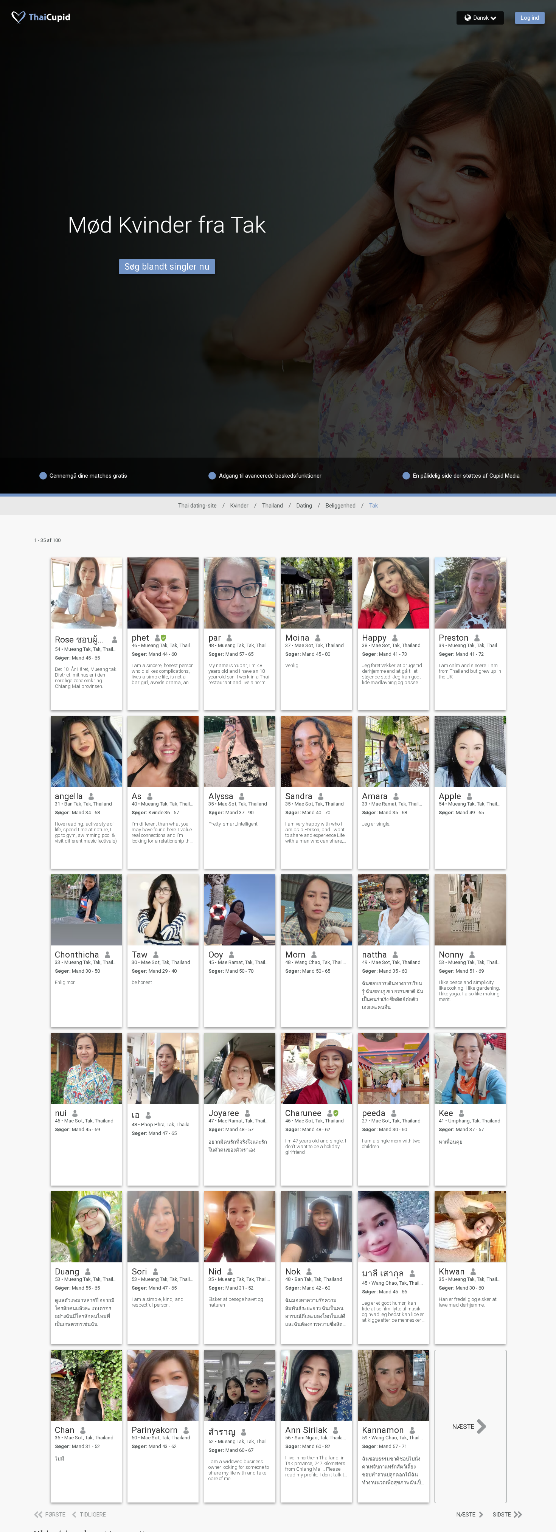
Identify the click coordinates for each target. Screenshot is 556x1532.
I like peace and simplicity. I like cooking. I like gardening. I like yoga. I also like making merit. (469, 990)
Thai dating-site (197, 505)
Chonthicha (77, 954)
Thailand (272, 505)
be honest (142, 982)
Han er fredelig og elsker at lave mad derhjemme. (468, 1302)
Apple (450, 796)
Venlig (291, 665)
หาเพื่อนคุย (451, 1142)
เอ (136, 1115)
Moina (297, 638)
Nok (293, 1271)
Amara (375, 796)
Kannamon (383, 1430)
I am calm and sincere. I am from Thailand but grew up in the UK (470, 671)
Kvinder (239, 505)
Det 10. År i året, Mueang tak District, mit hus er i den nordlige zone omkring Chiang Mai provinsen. (85, 677)
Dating (304, 505)
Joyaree (223, 1113)
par (214, 638)
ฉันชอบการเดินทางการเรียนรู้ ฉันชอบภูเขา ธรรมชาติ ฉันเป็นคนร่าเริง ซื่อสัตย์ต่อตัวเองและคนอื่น (392, 995)
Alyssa (220, 796)
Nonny (451, 954)
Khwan (452, 1271)
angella (69, 796)
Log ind (530, 17)
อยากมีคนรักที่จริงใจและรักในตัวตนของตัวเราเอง (237, 1146)
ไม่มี (59, 1459)
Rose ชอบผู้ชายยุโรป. (81, 639)
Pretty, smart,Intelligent (233, 824)
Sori (139, 1271)
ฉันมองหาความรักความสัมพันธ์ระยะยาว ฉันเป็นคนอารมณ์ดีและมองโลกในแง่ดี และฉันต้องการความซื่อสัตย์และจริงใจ (315, 1313)
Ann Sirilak (306, 1430)
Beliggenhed (341, 505)
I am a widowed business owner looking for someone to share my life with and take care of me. (238, 1470)
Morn (295, 954)
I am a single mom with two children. (391, 1143)
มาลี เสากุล (383, 1273)
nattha (374, 954)
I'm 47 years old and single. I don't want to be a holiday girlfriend (315, 1146)
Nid (215, 1271)
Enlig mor (65, 982)
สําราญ (221, 1432)
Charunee (303, 1113)
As (136, 796)
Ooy (215, 954)
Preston (454, 638)
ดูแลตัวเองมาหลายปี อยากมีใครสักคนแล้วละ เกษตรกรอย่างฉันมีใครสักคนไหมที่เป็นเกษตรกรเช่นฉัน (85, 1312)
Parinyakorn (155, 1430)
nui (61, 1113)
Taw (140, 954)
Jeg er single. (376, 824)
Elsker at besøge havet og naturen (235, 1302)
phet (140, 638)
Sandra (298, 796)
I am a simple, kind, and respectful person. (157, 1302)
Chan (65, 1430)
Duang (67, 1271)
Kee (446, 1113)
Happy (374, 638)
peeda (373, 1113)
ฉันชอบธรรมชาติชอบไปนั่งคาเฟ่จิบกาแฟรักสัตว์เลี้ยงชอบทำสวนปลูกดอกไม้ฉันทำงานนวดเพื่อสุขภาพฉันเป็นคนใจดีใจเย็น (393, 1471)
